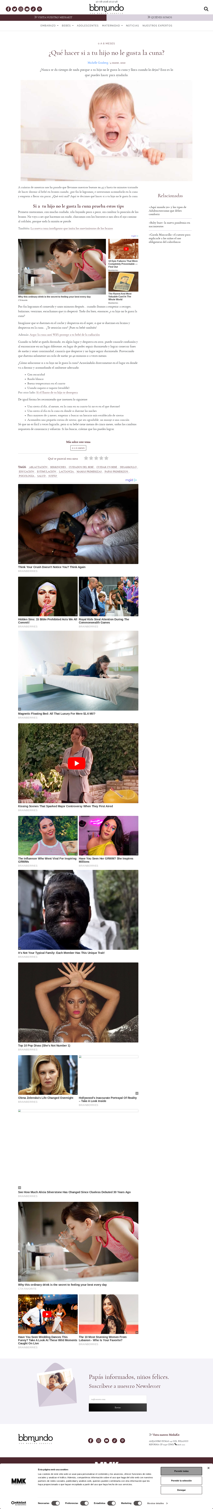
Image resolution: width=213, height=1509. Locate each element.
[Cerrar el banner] (208, 1468)
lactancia (66, 471)
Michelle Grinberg (98, 62)
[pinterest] (39, 9)
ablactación (38, 467)
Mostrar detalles (155, 1503)
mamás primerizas (89, 471)
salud (41, 476)
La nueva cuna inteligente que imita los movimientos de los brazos (72, 228)
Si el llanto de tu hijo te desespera (57, 392)
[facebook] (8, 9)
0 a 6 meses (106, 43)
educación (26, 471)
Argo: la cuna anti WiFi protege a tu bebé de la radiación (65, 334)
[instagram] (20, 9)
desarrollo (128, 467)
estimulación (46, 471)
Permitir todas (181, 1471)
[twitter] (14, 9)
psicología (26, 476)
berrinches (58, 467)
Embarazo (49, 26)
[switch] (84, 1503)
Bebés (67, 26)
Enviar (118, 1407)
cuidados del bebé (81, 467)
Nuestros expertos (157, 26)
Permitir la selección (181, 1480)
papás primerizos (116, 471)
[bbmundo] (106, 9)
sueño (52, 476)
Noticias (132, 26)
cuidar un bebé (107, 467)
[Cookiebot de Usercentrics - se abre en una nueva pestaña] (18, 1503)
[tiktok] (33, 9)
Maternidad (111, 26)
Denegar (181, 1490)
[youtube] (27, 9)
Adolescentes (88, 26)
